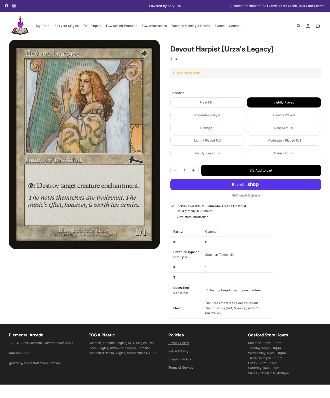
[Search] (299, 26)
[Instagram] (14, 6)
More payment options (246, 195)
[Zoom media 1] (84, 144)
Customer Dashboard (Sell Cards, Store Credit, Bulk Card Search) (277, 6)
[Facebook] (6, 6)
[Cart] (318, 26)
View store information (192, 217)
